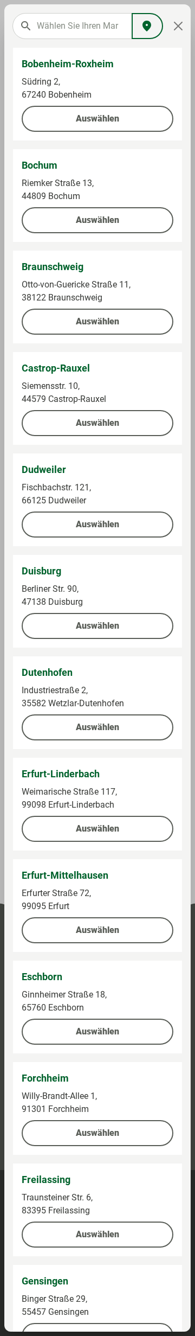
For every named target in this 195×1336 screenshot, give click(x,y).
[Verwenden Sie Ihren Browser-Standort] (147, 26)
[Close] (178, 26)
